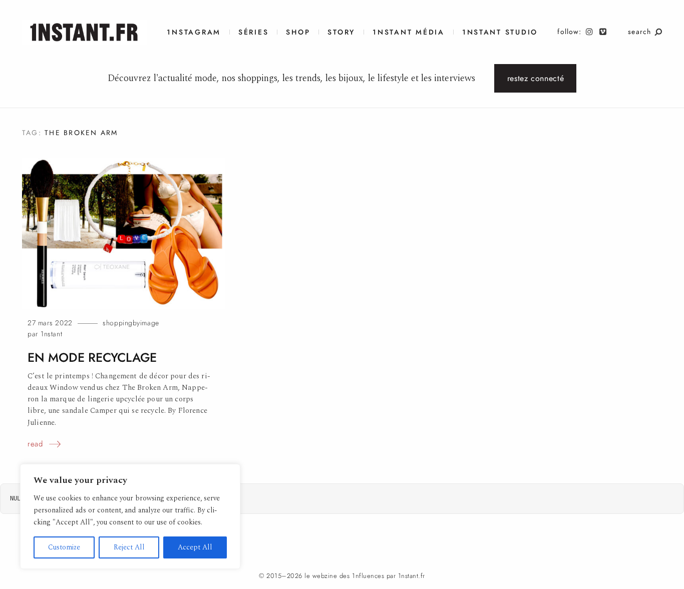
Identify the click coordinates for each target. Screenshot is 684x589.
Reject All (129, 547)
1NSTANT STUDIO (500, 32)
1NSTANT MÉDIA (409, 32)
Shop (298, 32)
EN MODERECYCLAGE (92, 357)
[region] (130, 516)
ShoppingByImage (131, 323)
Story (341, 32)
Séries (253, 32)
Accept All (195, 547)
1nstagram (194, 32)
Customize (64, 547)
